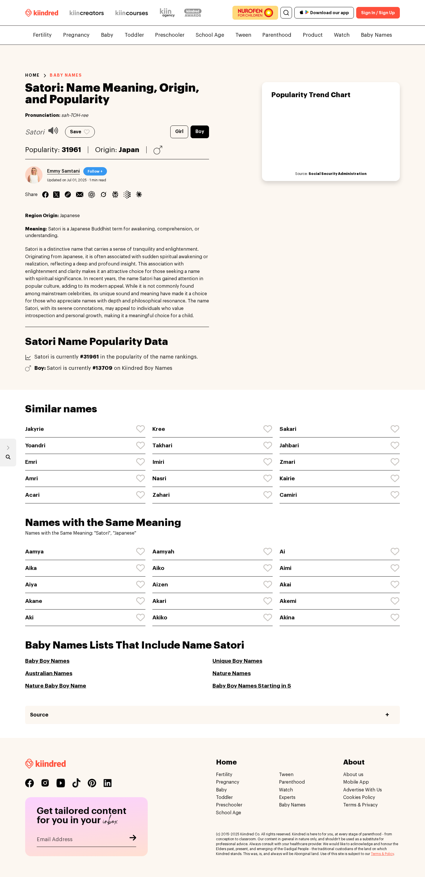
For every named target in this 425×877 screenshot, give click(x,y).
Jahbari (289, 445)
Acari (32, 495)
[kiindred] (41, 12)
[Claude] (139, 195)
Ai (282, 551)
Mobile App (356, 782)
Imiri (158, 462)
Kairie (287, 478)
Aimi (285, 568)
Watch (342, 35)
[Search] (286, 13)
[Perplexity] (115, 195)
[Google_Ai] (127, 195)
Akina (287, 617)
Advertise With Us (362, 790)
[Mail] (79, 195)
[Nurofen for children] (255, 13)
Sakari (288, 429)
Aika (31, 568)
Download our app (329, 13)
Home (32, 75)
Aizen (160, 584)
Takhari (162, 445)
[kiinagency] (168, 13)
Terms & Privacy (360, 805)
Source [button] (39, 714)
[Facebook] (45, 195)
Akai (285, 584)
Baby (107, 35)
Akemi (288, 601)
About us (353, 774)
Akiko (159, 617)
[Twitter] (56, 195)
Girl (179, 131)
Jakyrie (34, 429)
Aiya (31, 584)
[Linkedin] (67, 195)
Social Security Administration (337, 174)
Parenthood (276, 35)
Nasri (159, 478)
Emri (31, 462)
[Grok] (103, 195)
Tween (243, 35)
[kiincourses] (131, 13)
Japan (129, 149)
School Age (210, 35)
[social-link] (29, 783)
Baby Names (376, 35)
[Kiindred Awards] (193, 12)
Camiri (288, 495)
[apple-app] (301, 13)
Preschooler (169, 35)
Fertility (42, 35)
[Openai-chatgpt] (91, 195)
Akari (159, 601)
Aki (29, 617)
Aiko (158, 568)
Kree (158, 429)
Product (313, 35)
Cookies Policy (359, 797)
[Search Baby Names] (8, 458)
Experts (287, 797)
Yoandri (35, 445)
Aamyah (163, 551)
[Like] (140, 429)
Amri (31, 478)
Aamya (34, 551)
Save (75, 132)
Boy (199, 131)
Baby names (66, 75)
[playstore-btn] (307, 12)
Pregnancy (76, 35)
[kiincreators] (87, 13)
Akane (33, 601)
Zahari (161, 495)
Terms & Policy (382, 854)
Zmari (287, 462)
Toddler (134, 35)
